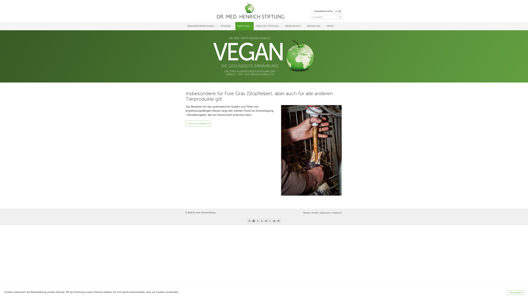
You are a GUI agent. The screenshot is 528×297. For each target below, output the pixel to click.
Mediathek (313, 26)
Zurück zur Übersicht (199, 123)
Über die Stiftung (267, 26)
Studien (226, 26)
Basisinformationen (201, 26)
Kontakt (315, 213)
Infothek (243, 26)
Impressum (337, 213)
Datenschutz (325, 213)
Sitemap (306, 213)
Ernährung (293, 26)
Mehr (330, 26)
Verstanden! (516, 292)
